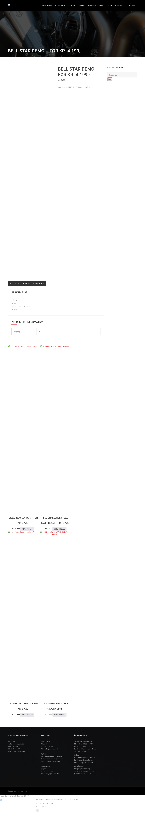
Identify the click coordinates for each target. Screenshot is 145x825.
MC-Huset (24, 791)
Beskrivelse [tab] (15, 283)
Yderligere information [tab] (33, 283)
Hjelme (87, 87)
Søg (109, 79)
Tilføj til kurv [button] (27, 529)
